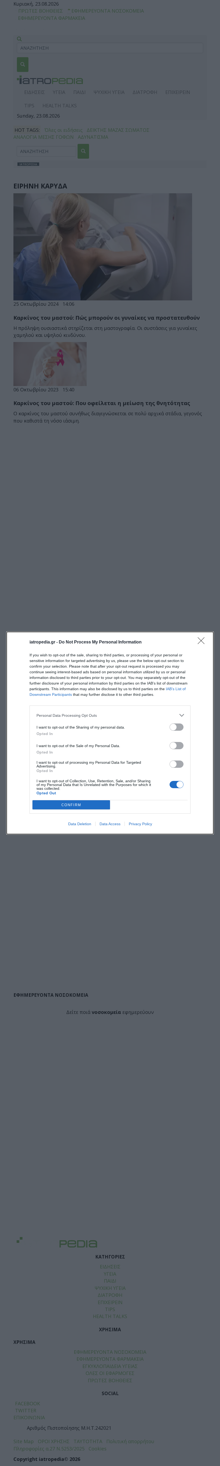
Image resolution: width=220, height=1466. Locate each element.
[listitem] (110, 715)
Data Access (110, 824)
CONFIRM (71, 805)
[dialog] (110, 733)
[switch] (177, 727)
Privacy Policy (140, 824)
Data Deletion (79, 824)
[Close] (203, 642)
